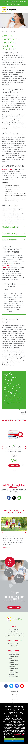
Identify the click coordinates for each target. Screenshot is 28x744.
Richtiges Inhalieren (7, 169)
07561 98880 (16, 3)
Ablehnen (14, 736)
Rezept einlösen (18, 4)
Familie (5, 534)
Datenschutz (14, 697)
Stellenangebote (14, 691)
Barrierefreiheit (14, 700)
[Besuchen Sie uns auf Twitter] (11, 686)
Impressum (14, 694)
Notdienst (9, 4)
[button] (26, 446)
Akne (8, 265)
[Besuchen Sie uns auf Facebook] (6, 686)
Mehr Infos (14, 740)
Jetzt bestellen (14, 465)
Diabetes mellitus (6, 267)
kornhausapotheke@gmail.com (16, 633)
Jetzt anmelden (14, 607)
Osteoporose (11, 263)
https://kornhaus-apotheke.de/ (16, 635)
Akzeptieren (14, 738)
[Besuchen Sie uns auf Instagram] (17, 686)
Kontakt (14, 703)
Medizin (4, 31)
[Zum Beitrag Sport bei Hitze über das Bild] (14, 524)
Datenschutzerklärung (18, 734)
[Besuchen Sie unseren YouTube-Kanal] (22, 686)
